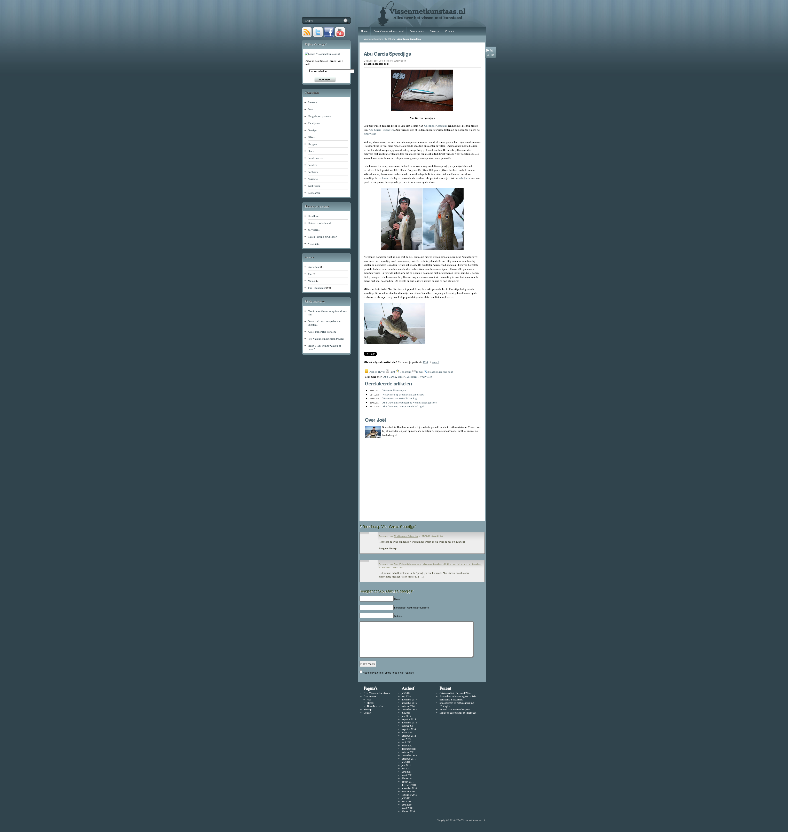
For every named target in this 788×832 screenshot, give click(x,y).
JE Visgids (314, 229)
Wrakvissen (400, 60)
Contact (449, 31)
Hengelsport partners (319, 116)
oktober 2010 (408, 791)
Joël (381, 60)
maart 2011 (407, 775)
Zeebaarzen (314, 193)
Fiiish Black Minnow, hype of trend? (324, 347)
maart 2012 (407, 745)
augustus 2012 (409, 735)
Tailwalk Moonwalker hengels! (455, 709)
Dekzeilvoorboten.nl (319, 223)
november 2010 (409, 788)
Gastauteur (314, 267)
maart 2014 (407, 732)
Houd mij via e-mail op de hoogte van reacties (388, 672)
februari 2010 (408, 811)
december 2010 (409, 784)
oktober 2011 (408, 752)
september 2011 (409, 755)
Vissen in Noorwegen (394, 390)
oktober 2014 (408, 725)
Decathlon (313, 216)
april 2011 (406, 771)
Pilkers (391, 38)
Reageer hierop (387, 548)
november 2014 (409, 722)
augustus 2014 (409, 729)
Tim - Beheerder (317, 288)
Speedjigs (412, 376)
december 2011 (409, 748)
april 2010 (406, 804)
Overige (312, 130)
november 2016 (409, 702)
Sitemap (434, 31)
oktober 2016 (408, 706)
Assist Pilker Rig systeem (322, 331)
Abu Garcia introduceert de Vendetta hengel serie (409, 402)
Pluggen (312, 144)
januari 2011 (408, 781)
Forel (311, 109)
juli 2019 (406, 692)
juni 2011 (406, 765)
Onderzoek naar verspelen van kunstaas (324, 323)
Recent (445, 688)
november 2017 (409, 699)
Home (364, 31)
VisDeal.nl (314, 243)
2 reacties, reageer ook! (376, 63)
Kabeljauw (314, 123)
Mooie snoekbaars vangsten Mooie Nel (327, 312)
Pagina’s (370, 688)
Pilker (401, 376)
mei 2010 (406, 801)
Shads (311, 151)
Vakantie (313, 179)
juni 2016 (406, 715)
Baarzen (312, 102)
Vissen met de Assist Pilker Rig (399, 398)
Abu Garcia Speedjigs (387, 53)
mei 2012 (406, 738)
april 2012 (406, 742)
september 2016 (409, 709)
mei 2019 (406, 696)
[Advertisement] (422, 507)
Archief (408, 688)
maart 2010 (407, 807)
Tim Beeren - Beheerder (406, 536)
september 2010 (409, 794)
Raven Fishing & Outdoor (322, 236)
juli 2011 (406, 761)
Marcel (370, 702)
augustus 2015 (409, 719)
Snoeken (312, 165)
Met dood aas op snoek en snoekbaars (458, 712)
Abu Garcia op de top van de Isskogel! (403, 406)
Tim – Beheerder (375, 706)
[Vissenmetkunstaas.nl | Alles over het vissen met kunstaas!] (422, 24)
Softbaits (313, 172)
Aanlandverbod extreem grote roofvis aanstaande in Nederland (458, 697)
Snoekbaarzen (315, 158)
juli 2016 (406, 712)
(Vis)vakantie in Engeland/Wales (455, 692)
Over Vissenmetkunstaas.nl (389, 31)
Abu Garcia (389, 376)
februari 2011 (408, 778)
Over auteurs (417, 31)
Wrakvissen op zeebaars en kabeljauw (403, 394)
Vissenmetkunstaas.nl (375, 38)
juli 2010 (406, 798)
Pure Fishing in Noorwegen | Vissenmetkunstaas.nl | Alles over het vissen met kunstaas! (438, 564)
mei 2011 (406, 768)
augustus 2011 (409, 758)
